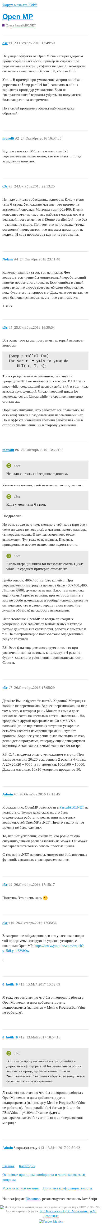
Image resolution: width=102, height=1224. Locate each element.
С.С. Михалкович (76, 1211)
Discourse (33, 1199)
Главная (8, 1166)
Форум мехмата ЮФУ (19, 5)
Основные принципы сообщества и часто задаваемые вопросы (44, 1177)
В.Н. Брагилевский (52, 1211)
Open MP (17, 17)
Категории (27, 1166)
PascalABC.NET (72, 807)
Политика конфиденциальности (67, 1188)
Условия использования (20, 1188)
